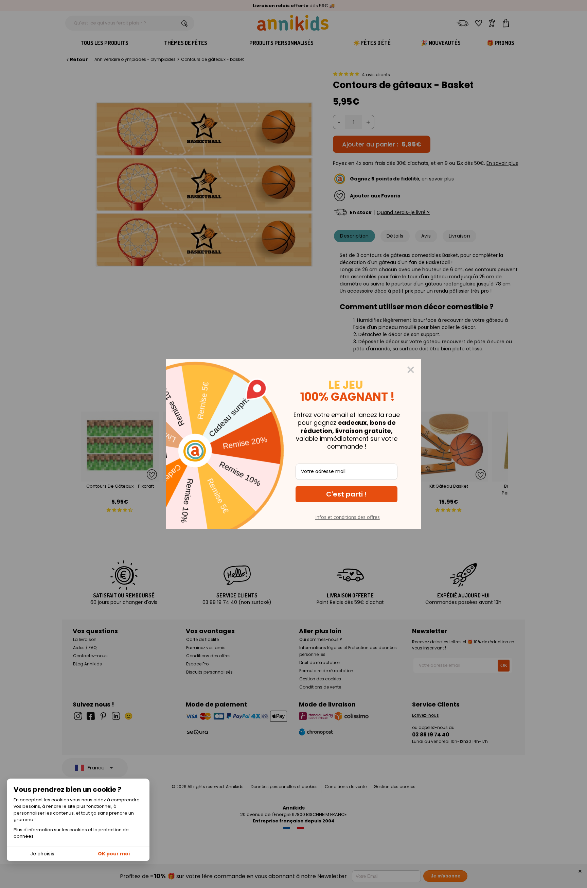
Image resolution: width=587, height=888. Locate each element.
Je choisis (42, 853)
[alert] (293, 444)
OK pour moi (114, 853)
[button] (346, 494)
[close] (410, 369)
